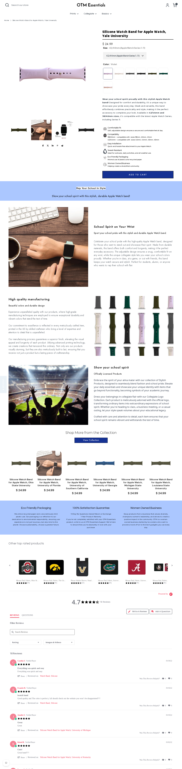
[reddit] (62, 145)
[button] (19, 130)
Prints (73, 14)
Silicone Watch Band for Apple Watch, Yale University (35, 20)
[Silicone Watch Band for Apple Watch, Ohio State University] (21, 463)
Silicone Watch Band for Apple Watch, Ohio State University (21, 482)
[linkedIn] (52, 145)
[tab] (137, 611)
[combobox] (25, 642)
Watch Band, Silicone (48, 676)
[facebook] (43, 145)
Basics (105, 14)
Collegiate (89, 14)
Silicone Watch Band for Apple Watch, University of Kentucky (65, 757)
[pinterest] (57, 145)
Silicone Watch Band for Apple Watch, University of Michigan (65, 730)
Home (6, 20)
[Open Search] (7, 5)
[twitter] (47, 145)
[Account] (167, 5)
